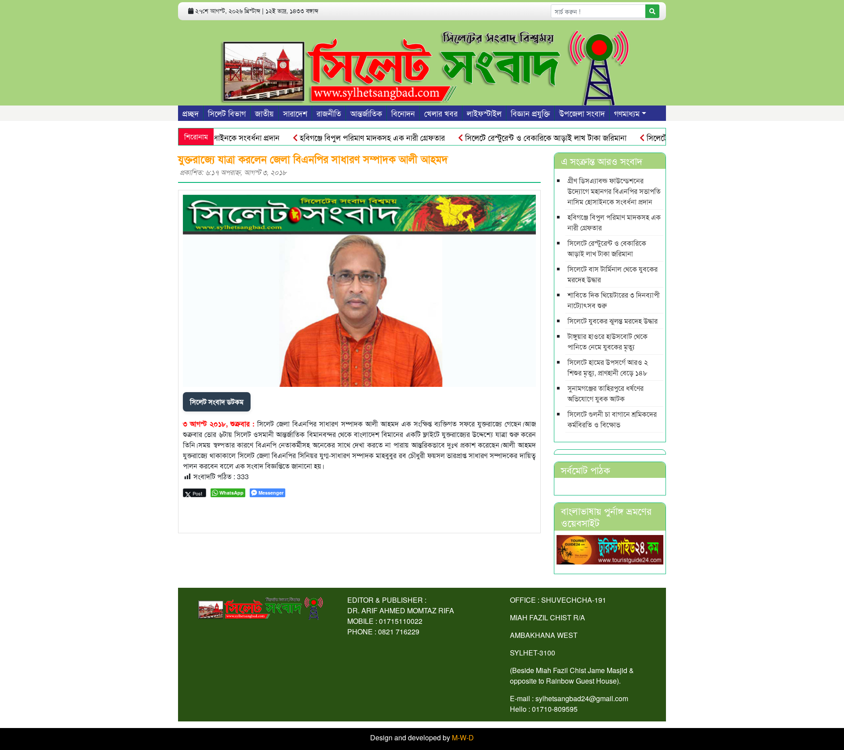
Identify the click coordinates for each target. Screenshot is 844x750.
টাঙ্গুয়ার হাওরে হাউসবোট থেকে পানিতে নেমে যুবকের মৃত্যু (608, 341)
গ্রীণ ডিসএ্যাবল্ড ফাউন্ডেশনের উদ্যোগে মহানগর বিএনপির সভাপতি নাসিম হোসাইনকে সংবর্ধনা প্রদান (614, 191)
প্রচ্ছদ (190, 113)
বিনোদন (403, 113)
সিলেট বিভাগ (227, 113)
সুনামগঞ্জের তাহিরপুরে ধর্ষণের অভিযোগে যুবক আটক (606, 393)
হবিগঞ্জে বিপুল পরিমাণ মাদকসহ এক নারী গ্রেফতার (355, 137)
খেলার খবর (441, 113)
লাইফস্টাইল (484, 113)
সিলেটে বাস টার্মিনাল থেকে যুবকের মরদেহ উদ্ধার (613, 274)
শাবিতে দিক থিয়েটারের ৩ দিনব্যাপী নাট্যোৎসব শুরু (614, 300)
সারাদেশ (295, 113)
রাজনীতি (328, 113)
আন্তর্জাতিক (366, 113)
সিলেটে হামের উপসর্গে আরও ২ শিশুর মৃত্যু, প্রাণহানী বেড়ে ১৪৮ (608, 367)
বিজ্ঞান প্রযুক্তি (530, 113)
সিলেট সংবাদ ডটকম (217, 402)
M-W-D (463, 737)
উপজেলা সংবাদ (582, 113)
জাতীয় (264, 113)
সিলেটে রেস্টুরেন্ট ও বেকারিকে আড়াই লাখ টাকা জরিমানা (529, 137)
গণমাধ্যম (627, 113)
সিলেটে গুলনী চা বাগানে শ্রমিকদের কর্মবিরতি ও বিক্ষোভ (612, 419)
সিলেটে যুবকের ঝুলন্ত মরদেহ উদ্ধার (613, 321)
